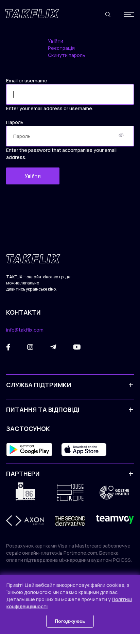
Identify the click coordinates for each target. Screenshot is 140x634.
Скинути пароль (66, 55)
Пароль (14, 122)
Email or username (26, 80)
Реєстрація (61, 48)
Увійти (55, 41)
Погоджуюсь (70, 621)
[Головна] (32, 13)
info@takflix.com (24, 329)
